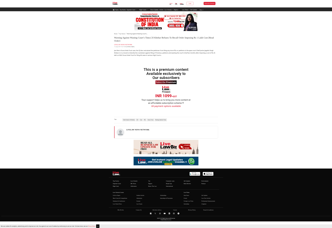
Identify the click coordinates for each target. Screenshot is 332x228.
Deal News (186, 195)
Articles (161, 9)
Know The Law (152, 186)
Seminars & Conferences (119, 201)
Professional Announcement (208, 201)
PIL (145, 119)
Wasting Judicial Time (160, 119)
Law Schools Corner (118, 192)
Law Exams (139, 204)
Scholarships (163, 195)
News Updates (154, 9)
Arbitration (134, 186)
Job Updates (193, 9)
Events (185, 198)
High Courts (142, 9)
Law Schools (168, 9)
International (169, 186)
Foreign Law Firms (188, 201)
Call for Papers (116, 195)
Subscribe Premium (210, 3)
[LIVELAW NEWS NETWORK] (120, 132)
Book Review (187, 183)
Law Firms (185, 9)
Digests (176, 9)
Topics (117, 9)
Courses (138, 201)
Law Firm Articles (205, 198)
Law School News (117, 204)
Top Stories (123, 9)
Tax (149, 181)
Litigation (203, 204)
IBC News (133, 183)
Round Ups (169, 183)
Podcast (203, 183)
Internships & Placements (166, 198)
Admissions (139, 198)
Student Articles (140, 195)
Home (115, 33)
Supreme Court (131, 9)
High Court (116, 186)
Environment (204, 181)
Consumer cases (170, 181)
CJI (137, 119)
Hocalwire (169, 219)
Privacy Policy (92, 226)
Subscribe (166, 82)
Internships (186, 204)
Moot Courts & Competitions (120, 198)
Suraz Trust (150, 119)
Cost (141, 119)
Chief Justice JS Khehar (129, 119)
